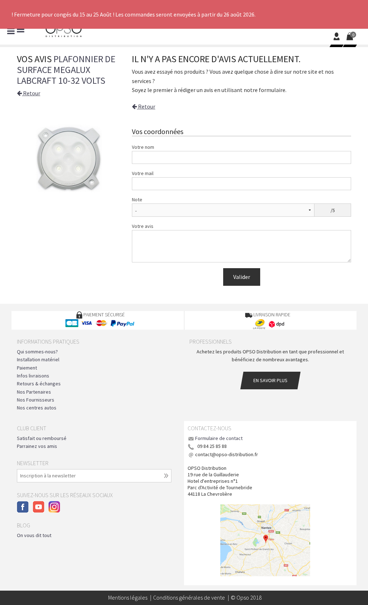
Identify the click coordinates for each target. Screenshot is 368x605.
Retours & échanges (39, 383)
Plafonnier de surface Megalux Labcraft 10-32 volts (66, 69)
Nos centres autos (36, 407)
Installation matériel (38, 359)
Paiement (27, 368)
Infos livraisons (33, 375)
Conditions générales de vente (189, 597)
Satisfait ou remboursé (41, 438)
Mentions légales (127, 597)
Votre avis (142, 226)
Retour (31, 93)
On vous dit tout (34, 535)
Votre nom (143, 147)
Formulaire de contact (219, 438)
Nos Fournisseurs (35, 400)
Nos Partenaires (34, 392)
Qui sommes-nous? (37, 351)
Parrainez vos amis (37, 446)
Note (137, 199)
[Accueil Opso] (64, 29)
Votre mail (142, 173)
